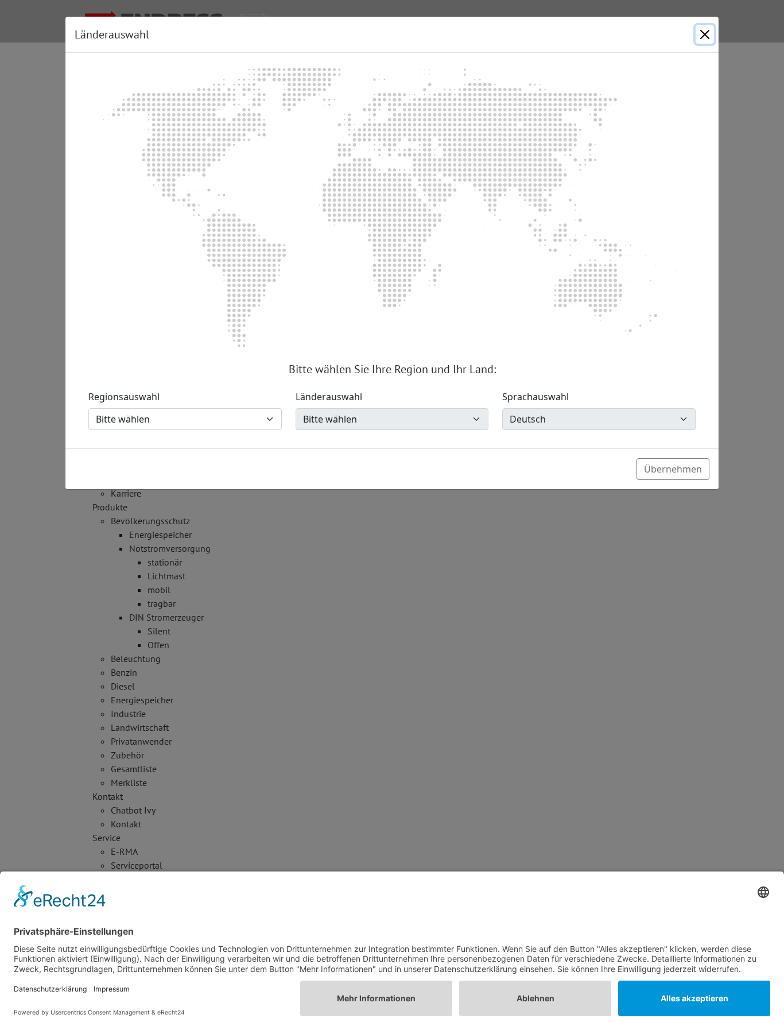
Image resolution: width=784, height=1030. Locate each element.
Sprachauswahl (535, 396)
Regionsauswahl (124, 396)
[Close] (705, 34)
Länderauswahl (329, 396)
